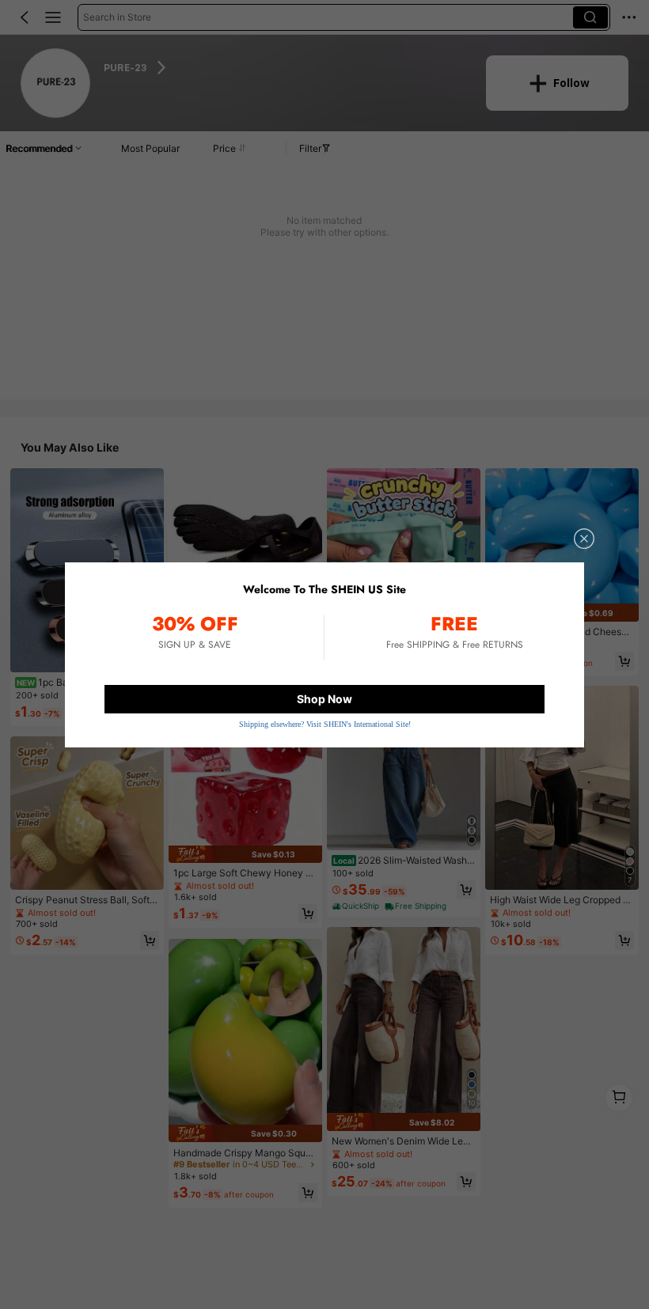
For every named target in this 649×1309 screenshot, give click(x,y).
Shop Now (324, 699)
